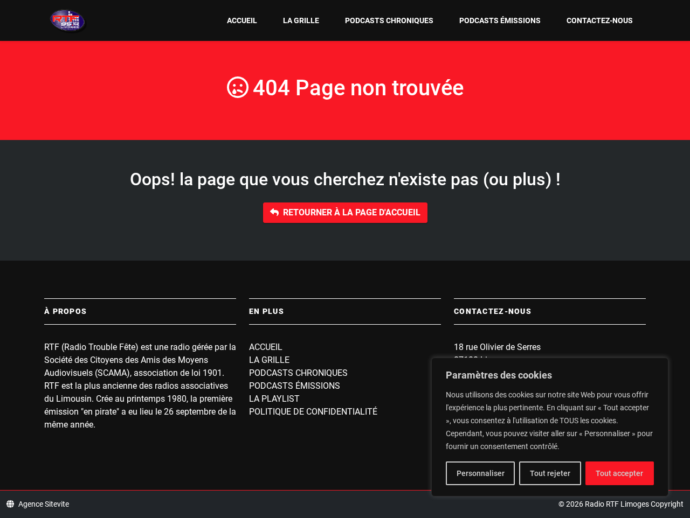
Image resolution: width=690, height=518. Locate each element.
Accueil (242, 20)
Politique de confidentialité (313, 412)
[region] (549, 427)
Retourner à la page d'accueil (351, 212)
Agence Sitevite (43, 504)
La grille (301, 20)
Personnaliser (481, 473)
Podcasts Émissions (500, 20)
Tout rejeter (550, 473)
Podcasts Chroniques (389, 20)
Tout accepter (619, 473)
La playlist (274, 399)
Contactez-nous (600, 20)
